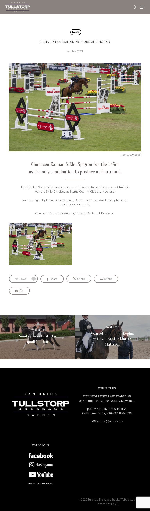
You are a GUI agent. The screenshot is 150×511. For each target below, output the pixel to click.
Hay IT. (115, 504)
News (75, 32)
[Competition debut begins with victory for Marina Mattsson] (112, 337)
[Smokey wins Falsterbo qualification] (37, 337)
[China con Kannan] (41, 245)
